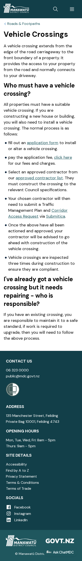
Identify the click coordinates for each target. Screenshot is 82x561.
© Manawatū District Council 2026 (41, 554)
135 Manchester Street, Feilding (32, 415)
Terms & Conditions (22, 482)
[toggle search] (55, 9)
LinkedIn (20, 520)
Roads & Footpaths (23, 24)
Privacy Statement (21, 476)
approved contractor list (39, 178)
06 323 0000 (17, 370)
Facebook (22, 507)
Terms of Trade (18, 488)
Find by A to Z (17, 470)
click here (63, 157)
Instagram (22, 513)
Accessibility (16, 464)
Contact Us (19, 361)
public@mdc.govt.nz (23, 376)
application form (42, 143)
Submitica (55, 216)
